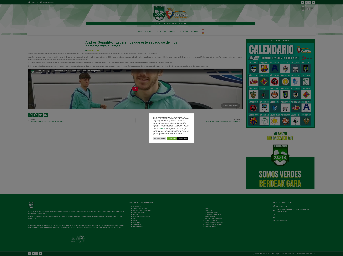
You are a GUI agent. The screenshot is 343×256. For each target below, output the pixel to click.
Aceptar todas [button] (172, 138)
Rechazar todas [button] (182, 138)
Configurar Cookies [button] (159, 138)
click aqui (162, 128)
